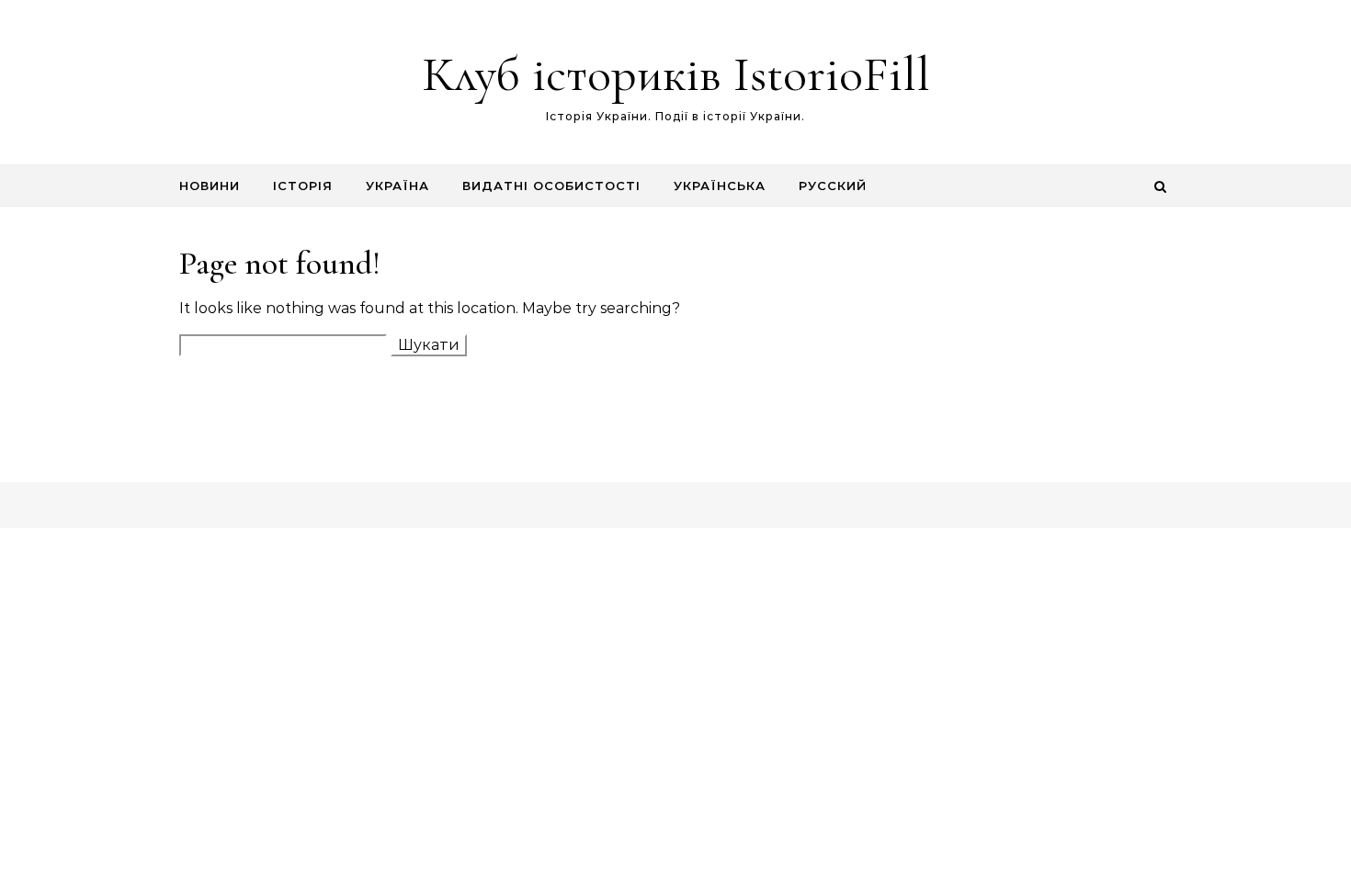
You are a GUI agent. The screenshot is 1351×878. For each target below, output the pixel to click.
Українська (720, 185)
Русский (833, 185)
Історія (303, 185)
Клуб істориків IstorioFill (676, 74)
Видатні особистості (551, 185)
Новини (209, 185)
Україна (397, 185)
